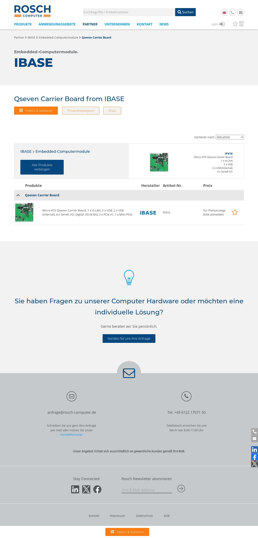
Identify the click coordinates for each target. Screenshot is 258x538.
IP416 (166, 212)
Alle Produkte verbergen (42, 167)
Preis (112, 111)
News (164, 24)
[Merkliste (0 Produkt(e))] (235, 24)
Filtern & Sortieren (39, 111)
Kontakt (94, 516)
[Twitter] (254, 463)
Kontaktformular (71, 434)
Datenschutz (144, 516)
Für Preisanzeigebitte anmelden (214, 212)
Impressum (117, 516)
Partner (19, 37)
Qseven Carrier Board (96, 37)
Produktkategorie (81, 111)
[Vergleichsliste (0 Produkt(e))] (241, 24)
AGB (167, 516)
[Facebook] (254, 456)
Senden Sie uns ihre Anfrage (129, 338)
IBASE (31, 37)
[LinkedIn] (254, 449)
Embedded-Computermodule (58, 37)
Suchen (187, 12)
